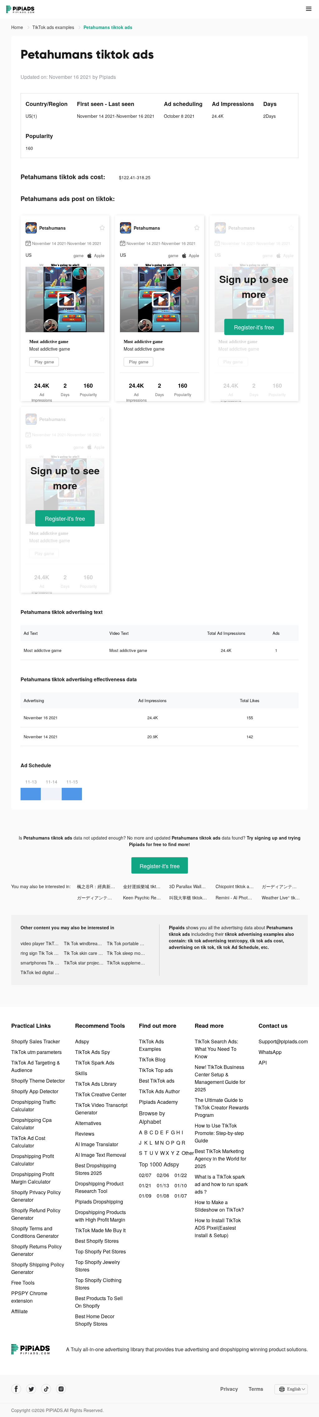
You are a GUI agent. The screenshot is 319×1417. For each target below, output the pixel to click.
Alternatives (88, 1123)
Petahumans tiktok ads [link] (107, 27)
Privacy (229, 1389)
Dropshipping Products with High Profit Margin (100, 1216)
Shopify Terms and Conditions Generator (35, 1232)
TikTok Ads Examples (151, 1045)
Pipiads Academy (158, 1101)
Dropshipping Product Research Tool (99, 1187)
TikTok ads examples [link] (53, 27)
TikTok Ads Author (159, 1091)
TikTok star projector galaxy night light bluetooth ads (85, 963)
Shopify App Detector (34, 1091)
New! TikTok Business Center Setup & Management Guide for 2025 (220, 1078)
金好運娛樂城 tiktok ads (146, 886)
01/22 (179, 1175)
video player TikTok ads (42, 943)
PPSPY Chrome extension (29, 1297)
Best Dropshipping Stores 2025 (95, 1169)
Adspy (82, 1041)
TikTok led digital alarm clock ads (42, 972)
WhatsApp (270, 1052)
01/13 (162, 1185)
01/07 (179, 1195)
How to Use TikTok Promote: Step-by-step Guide (219, 1133)
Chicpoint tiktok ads (235, 886)
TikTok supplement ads (128, 963)
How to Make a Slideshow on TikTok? (219, 1206)
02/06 (162, 1175)
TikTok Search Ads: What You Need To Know (216, 1049)
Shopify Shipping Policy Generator (37, 1268)
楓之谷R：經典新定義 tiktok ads (100, 886)
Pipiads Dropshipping (99, 1201)
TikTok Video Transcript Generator (101, 1108)
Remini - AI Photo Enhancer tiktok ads (239, 897)
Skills (81, 1073)
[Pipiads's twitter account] (31, 1389)
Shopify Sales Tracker (35, 1041)
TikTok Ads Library (96, 1083)
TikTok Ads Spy (92, 1052)
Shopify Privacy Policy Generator (36, 1196)
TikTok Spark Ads (94, 1062)
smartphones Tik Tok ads (42, 963)
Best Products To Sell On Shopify (99, 1302)
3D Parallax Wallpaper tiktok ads (192, 886)
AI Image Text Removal (100, 1154)
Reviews (84, 1133)
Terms (256, 1389)
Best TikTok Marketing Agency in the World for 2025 (220, 1158)
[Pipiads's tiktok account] (46, 1389)
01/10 (179, 1185)
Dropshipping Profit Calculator (32, 1159)
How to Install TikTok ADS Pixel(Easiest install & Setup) (218, 1228)
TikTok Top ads (156, 1070)
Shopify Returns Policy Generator (36, 1250)
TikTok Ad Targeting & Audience (35, 1066)
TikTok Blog (152, 1059)
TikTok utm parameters (36, 1052)
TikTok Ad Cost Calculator (28, 1141)
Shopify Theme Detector (38, 1080)
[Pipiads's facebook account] (16, 1389)
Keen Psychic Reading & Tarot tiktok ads (146, 897)
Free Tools (23, 1282)
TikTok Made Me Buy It (100, 1230)
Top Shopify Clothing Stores (98, 1283)
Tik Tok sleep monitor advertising (128, 953)
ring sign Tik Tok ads (41, 953)
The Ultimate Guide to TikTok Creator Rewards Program (222, 1107)
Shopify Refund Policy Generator (35, 1214)
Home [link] (17, 27)
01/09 (144, 1195)
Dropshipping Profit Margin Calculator (32, 1177)
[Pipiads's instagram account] (61, 1389)
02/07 (144, 1175)
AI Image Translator (96, 1144)
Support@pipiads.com (283, 1041)
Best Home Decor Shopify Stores (94, 1320)
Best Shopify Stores (97, 1240)
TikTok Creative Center (100, 1094)
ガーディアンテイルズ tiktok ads (285, 886)
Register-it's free (254, 327)
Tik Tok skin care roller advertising (85, 953)
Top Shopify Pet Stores (100, 1251)
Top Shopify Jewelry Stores (97, 1265)
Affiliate (19, 1311)
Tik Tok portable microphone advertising (128, 943)
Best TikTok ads (156, 1080)
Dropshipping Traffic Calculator (33, 1105)
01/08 (162, 1195)
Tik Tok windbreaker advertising (85, 943)
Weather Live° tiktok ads (285, 897)
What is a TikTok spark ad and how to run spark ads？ (221, 1184)
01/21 (144, 1185)
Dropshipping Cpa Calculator (31, 1123)
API (263, 1062)
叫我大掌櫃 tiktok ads (190, 897)
